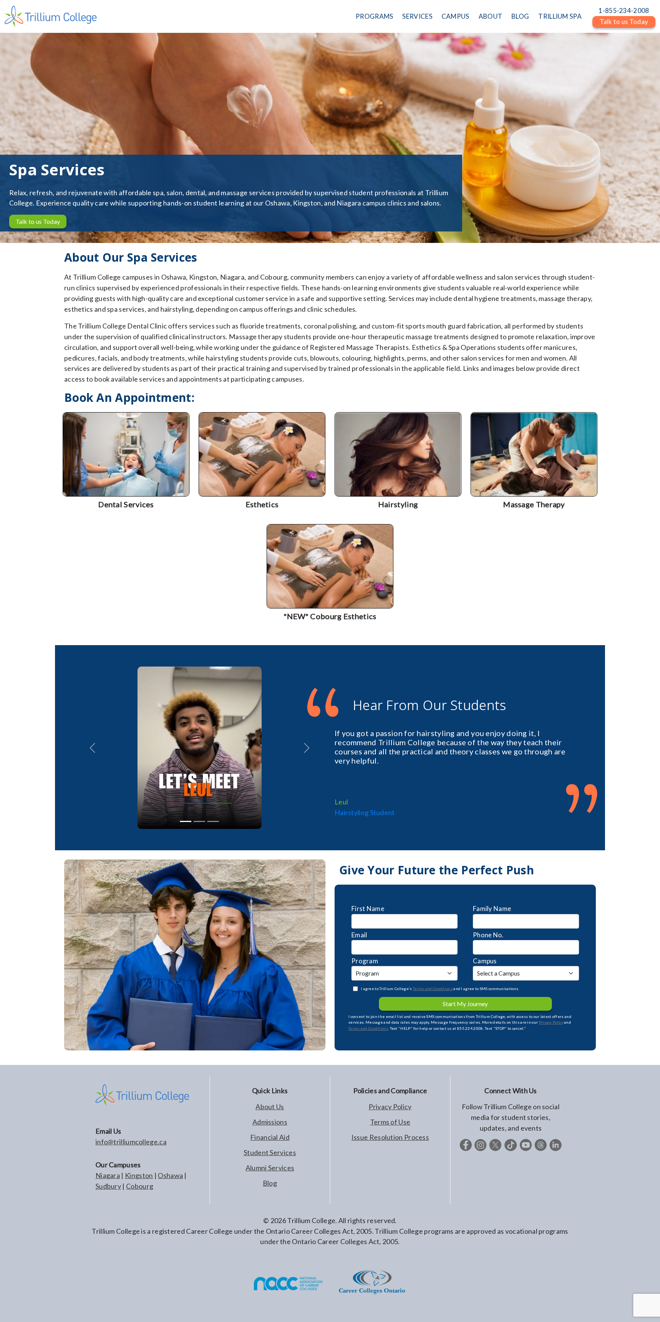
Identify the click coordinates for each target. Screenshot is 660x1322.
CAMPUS (455, 16)
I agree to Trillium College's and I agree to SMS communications (439, 988)
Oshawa (170, 1175)
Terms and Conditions (433, 988)
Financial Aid (270, 1137)
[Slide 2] (213, 821)
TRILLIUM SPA (560, 16)
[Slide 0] (185, 821)
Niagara (107, 1175)
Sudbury (108, 1186)
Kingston (139, 1175)
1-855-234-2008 (624, 10)
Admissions (269, 1122)
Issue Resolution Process (390, 1137)
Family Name (492, 909)
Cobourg (139, 1186)
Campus (485, 961)
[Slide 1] (199, 821)
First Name (367, 909)
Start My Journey (465, 1003)
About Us (270, 1106)
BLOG (520, 16)
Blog (270, 1183)
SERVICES (417, 16)
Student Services (270, 1152)
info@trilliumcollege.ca (131, 1142)
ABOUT (491, 16)
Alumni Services (270, 1167)
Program (364, 961)
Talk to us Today (38, 221)
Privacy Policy (551, 1022)
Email (359, 935)
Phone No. (488, 935)
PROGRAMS (374, 16)
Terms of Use (390, 1122)
